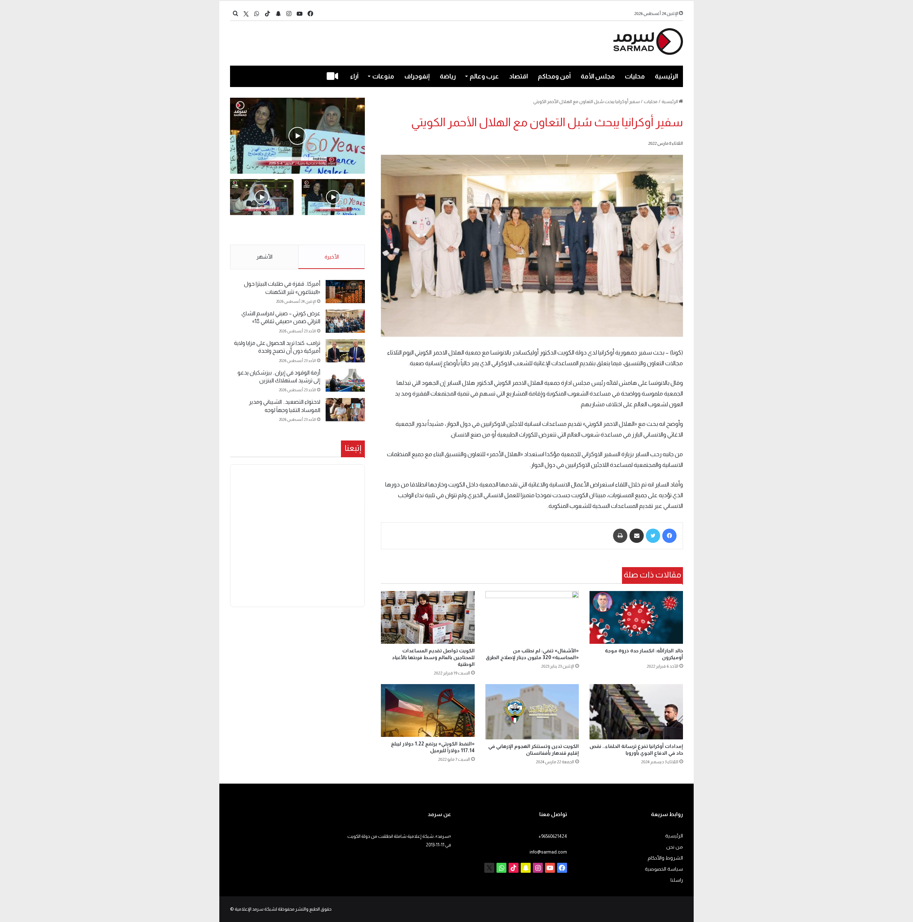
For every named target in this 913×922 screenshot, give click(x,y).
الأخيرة (332, 257)
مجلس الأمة (598, 76)
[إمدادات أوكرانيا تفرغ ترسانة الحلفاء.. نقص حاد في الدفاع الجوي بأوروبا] (636, 711)
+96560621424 (553, 836)
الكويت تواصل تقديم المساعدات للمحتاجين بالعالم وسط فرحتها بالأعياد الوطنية (433, 657)
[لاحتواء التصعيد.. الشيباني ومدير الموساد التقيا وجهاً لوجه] (345, 409)
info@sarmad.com (548, 852)
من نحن (674, 847)
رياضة (448, 76)
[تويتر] (653, 536)
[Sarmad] (648, 41)
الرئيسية (666, 76)
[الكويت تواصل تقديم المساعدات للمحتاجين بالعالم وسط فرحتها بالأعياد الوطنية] (427, 617)
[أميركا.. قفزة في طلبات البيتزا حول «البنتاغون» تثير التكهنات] (345, 291)
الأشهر (264, 257)
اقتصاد (518, 76)
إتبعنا (353, 448)
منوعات (383, 76)
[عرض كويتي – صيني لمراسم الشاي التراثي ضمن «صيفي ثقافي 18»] (345, 321)
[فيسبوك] (669, 536)
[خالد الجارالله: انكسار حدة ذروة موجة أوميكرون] (636, 617)
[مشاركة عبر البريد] (636, 536)
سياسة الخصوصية (664, 869)
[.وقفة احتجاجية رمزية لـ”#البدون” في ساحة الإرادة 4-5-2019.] (297, 136)
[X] (246, 13)
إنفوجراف (417, 76)
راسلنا (676, 880)
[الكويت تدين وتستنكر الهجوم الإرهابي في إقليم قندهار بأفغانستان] (532, 711)
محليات (635, 76)
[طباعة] (620, 536)
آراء (354, 76)
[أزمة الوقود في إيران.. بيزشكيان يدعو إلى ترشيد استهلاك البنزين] (345, 380)
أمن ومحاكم (554, 76)
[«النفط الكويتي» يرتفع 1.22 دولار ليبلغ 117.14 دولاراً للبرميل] (427, 710)
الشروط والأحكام (665, 858)
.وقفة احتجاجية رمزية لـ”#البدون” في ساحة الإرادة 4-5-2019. (334, 230)
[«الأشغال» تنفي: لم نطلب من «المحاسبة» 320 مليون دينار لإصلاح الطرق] (532, 617)
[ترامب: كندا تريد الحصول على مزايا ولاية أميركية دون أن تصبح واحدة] (345, 350)
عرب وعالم (484, 76)
